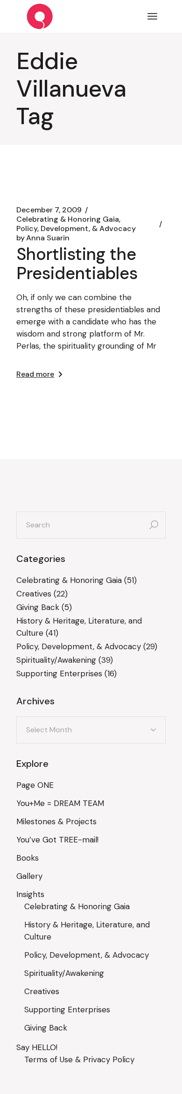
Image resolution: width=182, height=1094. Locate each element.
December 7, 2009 (49, 210)
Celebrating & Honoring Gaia (67, 219)
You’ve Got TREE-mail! (57, 840)
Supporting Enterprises (59, 673)
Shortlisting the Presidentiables (77, 263)
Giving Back (37, 607)
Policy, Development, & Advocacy (76, 228)
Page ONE (35, 785)
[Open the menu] (152, 16)
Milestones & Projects (56, 821)
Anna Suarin (43, 238)
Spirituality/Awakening (56, 660)
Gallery (29, 876)
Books (27, 858)
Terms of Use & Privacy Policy (79, 1059)
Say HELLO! (36, 1047)
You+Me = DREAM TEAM (60, 803)
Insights (30, 894)
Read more (35, 374)
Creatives (33, 594)
